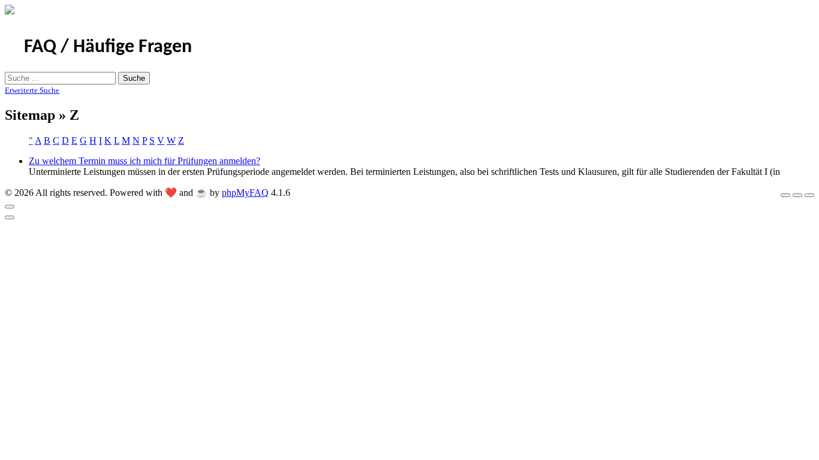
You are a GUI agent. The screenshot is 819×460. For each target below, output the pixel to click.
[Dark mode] (797, 195)
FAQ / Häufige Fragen (108, 47)
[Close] (9, 206)
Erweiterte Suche (32, 90)
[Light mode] (785, 195)
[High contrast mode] (809, 195)
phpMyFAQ (245, 192)
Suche (134, 78)
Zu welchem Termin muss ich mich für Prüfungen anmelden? (144, 161)
